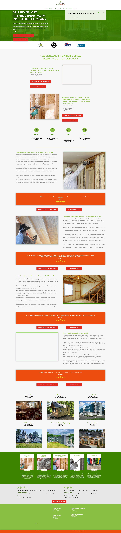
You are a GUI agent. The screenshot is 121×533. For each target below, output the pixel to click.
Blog (64, 8)
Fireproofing (95, 397)
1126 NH (72, 509)
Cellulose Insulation (22, 492)
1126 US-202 (55, 509)
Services (51, 8)
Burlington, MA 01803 (74, 516)
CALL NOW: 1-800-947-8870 (20, 39)
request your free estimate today (23, 35)
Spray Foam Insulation (60, 397)
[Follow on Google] (37, 525)
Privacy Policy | (80, 530)
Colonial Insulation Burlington (77, 514)
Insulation (29, 397)
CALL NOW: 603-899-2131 (59, 501)
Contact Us (69, 8)
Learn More (27, 470)
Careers (75, 8)
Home (45, 8)
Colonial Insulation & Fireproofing (78, 508)
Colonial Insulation (57, 508)
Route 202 (73, 510)
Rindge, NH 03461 (56, 510)
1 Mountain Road (74, 515)
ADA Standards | (75, 530)
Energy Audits (58, 8)
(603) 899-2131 (55, 511)
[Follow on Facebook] (35, 525)
